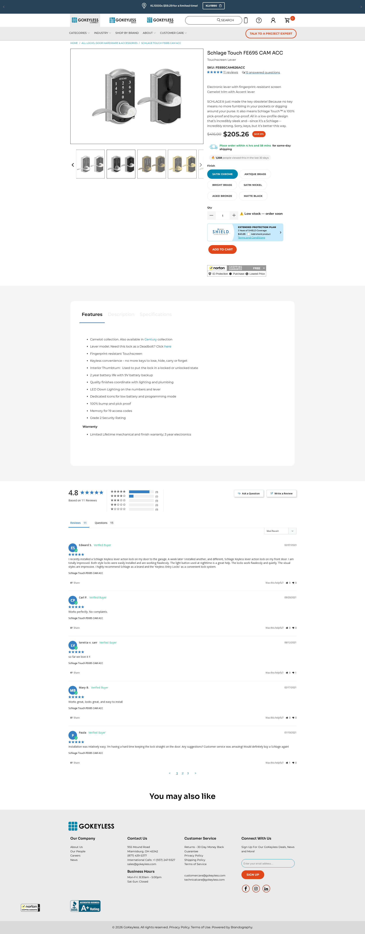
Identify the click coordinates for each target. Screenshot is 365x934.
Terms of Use (200, 927)
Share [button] (76, 582)
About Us (76, 847)
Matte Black (253, 195)
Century (150, 339)
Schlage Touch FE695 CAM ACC (85, 573)
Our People (77, 851)
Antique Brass (255, 174)
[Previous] (73, 165)
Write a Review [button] (284, 493)
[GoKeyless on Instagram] (256, 888)
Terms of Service (195, 864)
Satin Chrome (222, 174)
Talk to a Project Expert (271, 33)
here (167, 346)
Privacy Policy (193, 855)
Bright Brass (222, 184)
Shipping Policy (194, 860)
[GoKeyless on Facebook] (246, 888)
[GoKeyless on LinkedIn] (266, 888)
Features (92, 314)
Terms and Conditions (251, 237)
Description (121, 314)
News (74, 860)
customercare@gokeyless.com (204, 875)
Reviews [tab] (75, 523)
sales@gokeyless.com (141, 864)
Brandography (241, 927)
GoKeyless (131, 927)
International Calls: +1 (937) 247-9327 (151, 860)
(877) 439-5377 (137, 855)
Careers (75, 855)
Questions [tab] (101, 523)
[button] (30, 908)
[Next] (201, 165)
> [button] (195, 773)
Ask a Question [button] (251, 493)
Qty (209, 207)
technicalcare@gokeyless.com (204, 879)
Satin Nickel (253, 184)
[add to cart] (222, 249)
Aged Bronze (222, 195)
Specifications (156, 314)
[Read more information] (280, 232)
